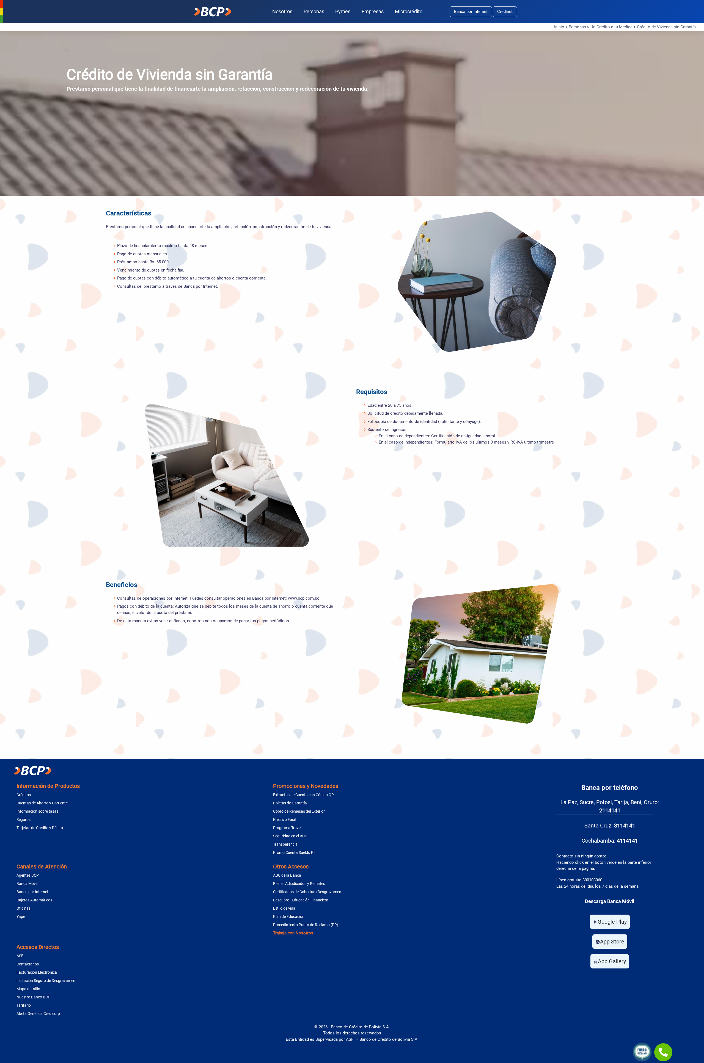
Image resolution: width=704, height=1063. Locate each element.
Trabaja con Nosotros (293, 933)
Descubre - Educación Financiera (300, 900)
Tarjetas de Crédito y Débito (39, 828)
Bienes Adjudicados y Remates (299, 883)
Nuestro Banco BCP (33, 997)
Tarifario (23, 1005)
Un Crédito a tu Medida (611, 26)
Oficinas (23, 908)
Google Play (612, 921)
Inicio (559, 26)
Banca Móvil (26, 883)
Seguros (23, 819)
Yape (20, 916)
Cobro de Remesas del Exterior (299, 811)
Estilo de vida (284, 908)
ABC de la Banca (287, 875)
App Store (612, 941)
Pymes (342, 11)
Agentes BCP (27, 875)
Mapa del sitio (28, 989)
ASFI (20, 956)
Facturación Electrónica (36, 972)
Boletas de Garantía (290, 803)
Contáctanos (27, 964)
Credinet (505, 11)
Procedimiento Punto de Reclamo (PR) (305, 925)
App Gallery (612, 961)
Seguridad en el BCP (290, 836)
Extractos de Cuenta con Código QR (303, 795)
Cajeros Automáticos (34, 900)
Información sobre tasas (37, 811)
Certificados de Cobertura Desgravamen (307, 892)
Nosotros (282, 11)
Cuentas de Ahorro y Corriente (42, 803)
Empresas (373, 11)
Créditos (23, 795)
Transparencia (285, 844)
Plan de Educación (288, 916)
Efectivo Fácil (284, 819)
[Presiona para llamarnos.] (663, 1052)
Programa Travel (287, 828)
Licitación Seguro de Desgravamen (45, 980)
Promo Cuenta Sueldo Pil (294, 852)
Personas (314, 11)
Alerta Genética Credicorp (38, 1013)
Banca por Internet (471, 11)
